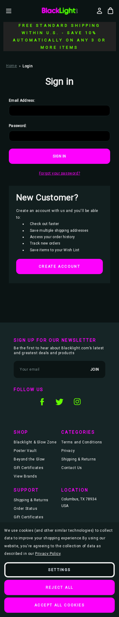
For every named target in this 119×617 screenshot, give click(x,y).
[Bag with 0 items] (110, 10)
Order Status (25, 508)
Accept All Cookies (59, 605)
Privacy (68, 451)
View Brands (25, 476)
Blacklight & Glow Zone (35, 442)
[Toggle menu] (13, 11)
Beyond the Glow (29, 459)
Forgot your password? (59, 173)
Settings (59, 570)
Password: (18, 126)
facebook (42, 402)
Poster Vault (25, 451)
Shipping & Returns (78, 459)
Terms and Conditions (81, 442)
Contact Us (71, 468)
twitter (59, 402)
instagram (77, 402)
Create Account (59, 266)
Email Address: (22, 100)
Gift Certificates (28, 468)
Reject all (60, 587)
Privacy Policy (47, 554)
